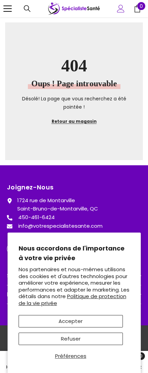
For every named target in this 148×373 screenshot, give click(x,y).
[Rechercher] (27, 8)
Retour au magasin (74, 121)
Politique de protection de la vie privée (72, 300)
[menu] (7, 8)
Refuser (71, 338)
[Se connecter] (121, 8)
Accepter (71, 321)
